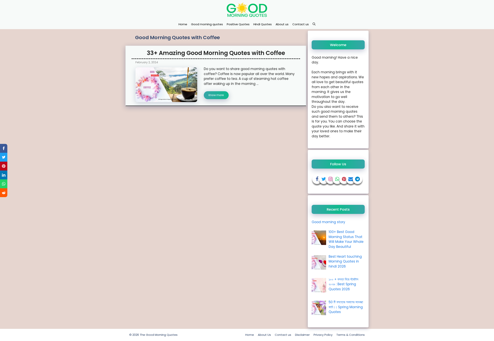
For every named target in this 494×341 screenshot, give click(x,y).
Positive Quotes (238, 24)
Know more (216, 95)
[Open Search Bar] (314, 24)
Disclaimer (302, 335)
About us (282, 24)
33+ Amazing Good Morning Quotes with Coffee (216, 53)
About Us (264, 335)
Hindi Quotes (262, 24)
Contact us (300, 24)
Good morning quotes (207, 24)
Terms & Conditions (350, 335)
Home (182, 24)
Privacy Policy (323, 335)
